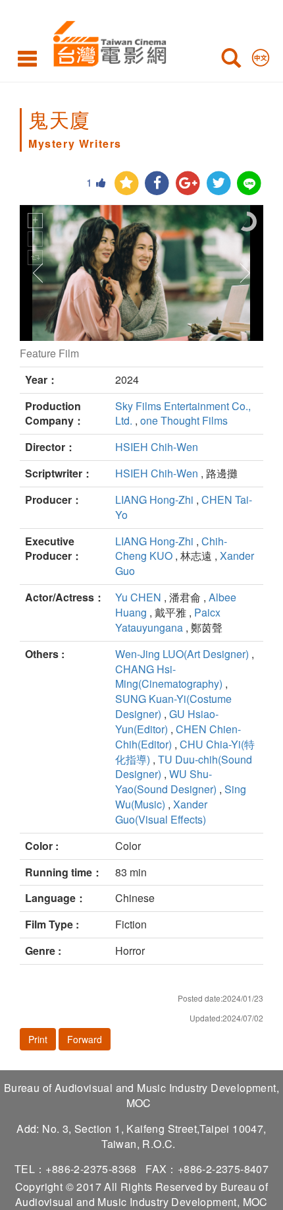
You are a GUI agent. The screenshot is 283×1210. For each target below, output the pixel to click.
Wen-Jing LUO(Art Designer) (182, 653)
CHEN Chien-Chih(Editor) (178, 736)
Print (37, 1039)
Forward (84, 1039)
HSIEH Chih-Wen (156, 446)
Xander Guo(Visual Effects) (161, 812)
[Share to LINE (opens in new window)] (249, 183)
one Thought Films (184, 420)
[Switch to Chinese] (260, 55)
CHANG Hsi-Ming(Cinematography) (168, 676)
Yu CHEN (138, 597)
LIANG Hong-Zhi (154, 499)
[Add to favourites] (127, 183)
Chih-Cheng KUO (171, 548)
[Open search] (231, 61)
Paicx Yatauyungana (167, 620)
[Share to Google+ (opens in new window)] (188, 183)
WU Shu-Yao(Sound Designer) (166, 781)
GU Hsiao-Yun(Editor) (167, 721)
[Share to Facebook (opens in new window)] (157, 183)
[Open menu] (27, 58)
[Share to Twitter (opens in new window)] (219, 183)
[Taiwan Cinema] (106, 41)
